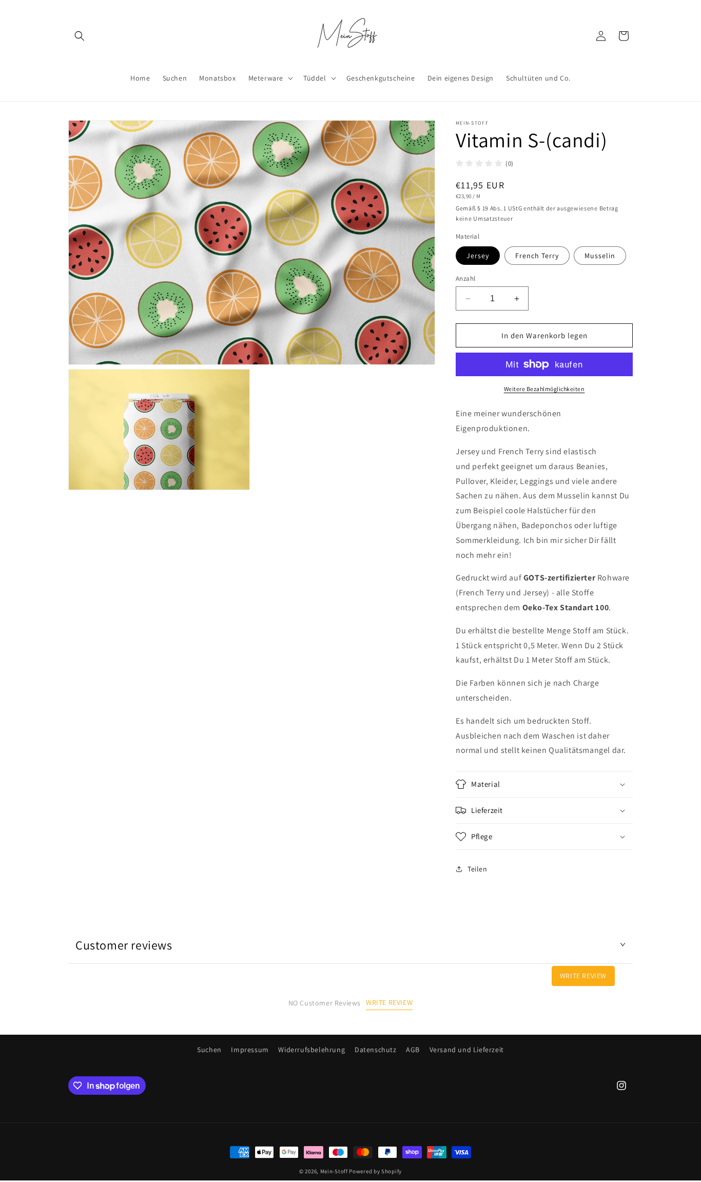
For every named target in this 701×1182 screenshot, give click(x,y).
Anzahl (465, 278)
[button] (79, 36)
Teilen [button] (478, 869)
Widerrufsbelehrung (311, 1049)
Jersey (477, 255)
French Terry (537, 255)
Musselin (600, 255)
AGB (413, 1049)
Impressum (249, 1049)
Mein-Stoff (334, 1171)
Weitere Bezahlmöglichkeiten (544, 389)
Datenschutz (376, 1049)
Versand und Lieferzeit (467, 1049)
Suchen (209, 1049)
